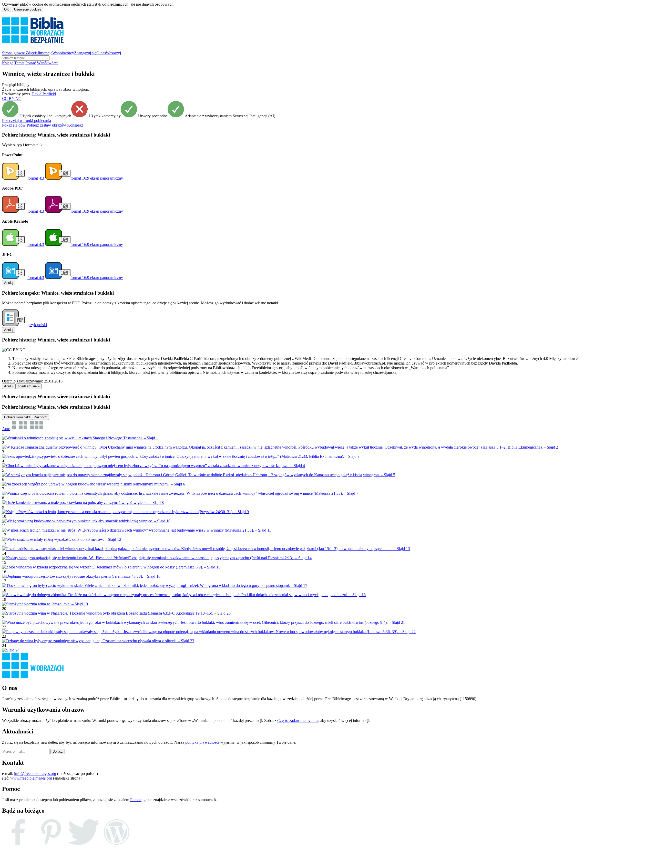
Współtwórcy (63, 53)
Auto (6, 429)
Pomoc (135, 799)
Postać (30, 63)
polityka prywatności (202, 742)
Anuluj (8, 283)
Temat (19, 63)
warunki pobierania (26, 120)
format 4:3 (35, 178)
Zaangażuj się (85, 53)
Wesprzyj (113, 53)
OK (6, 9)
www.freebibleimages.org (31, 778)
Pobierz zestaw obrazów (46, 125)
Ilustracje (45, 53)
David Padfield (44, 94)
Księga (7, 63)
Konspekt (75, 125)
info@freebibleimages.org (35, 773)
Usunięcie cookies (27, 9)
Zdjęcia (32, 53)
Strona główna (14, 53)
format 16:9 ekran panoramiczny (96, 178)
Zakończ (40, 417)
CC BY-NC (11, 98)
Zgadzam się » (28, 386)
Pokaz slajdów (14, 125)
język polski (37, 325)
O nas (101, 53)
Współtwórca (47, 63)
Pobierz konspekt (17, 417)
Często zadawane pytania (297, 720)
